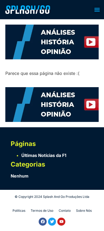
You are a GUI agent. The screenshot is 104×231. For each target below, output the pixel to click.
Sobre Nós (84, 211)
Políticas (19, 211)
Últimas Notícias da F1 (43, 155)
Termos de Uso (42, 211)
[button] (97, 9)
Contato (65, 211)
